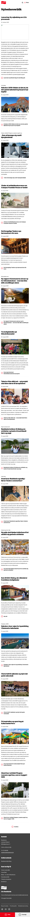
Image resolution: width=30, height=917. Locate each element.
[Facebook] (2, 909)
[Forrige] (3, 790)
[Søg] (22, 2)
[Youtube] (6, 909)
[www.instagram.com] (9, 909)
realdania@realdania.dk (7, 852)
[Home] (3, 2)
